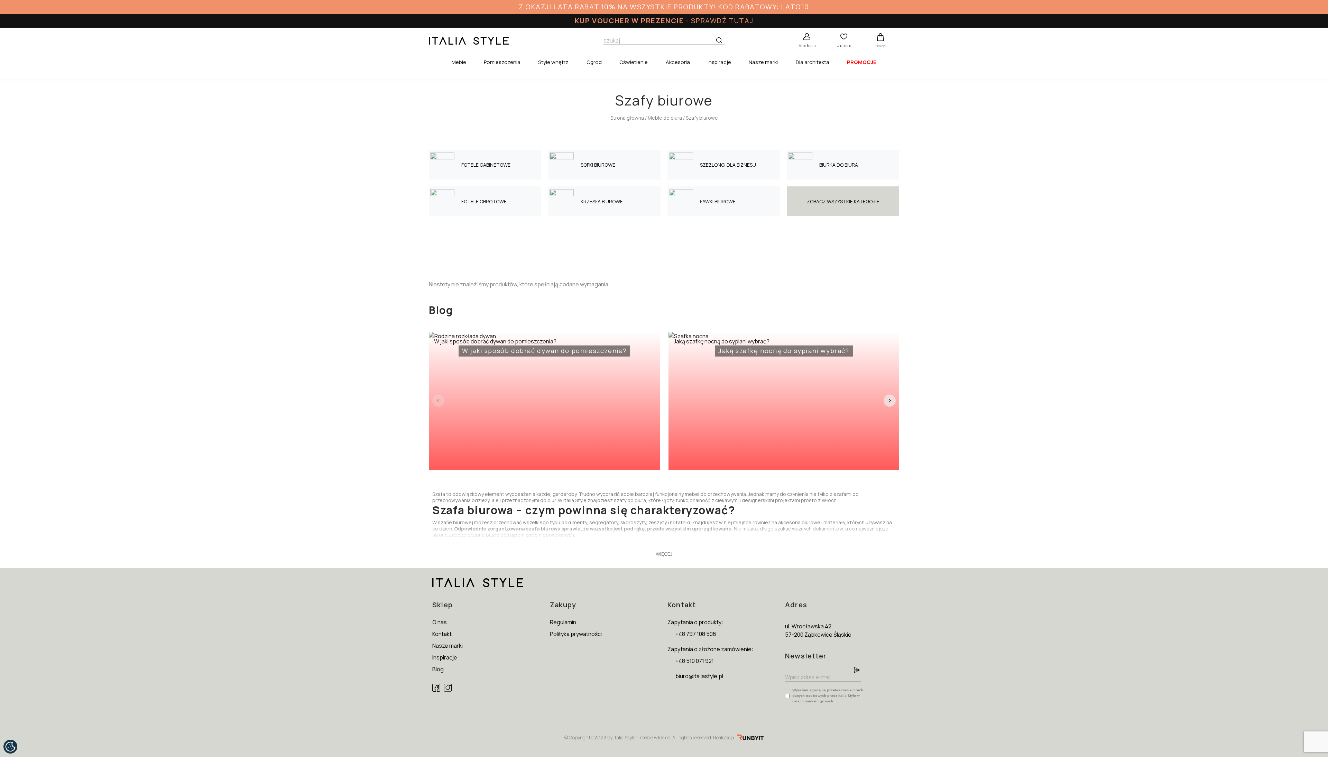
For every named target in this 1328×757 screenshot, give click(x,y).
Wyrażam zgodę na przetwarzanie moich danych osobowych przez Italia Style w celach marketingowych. (827, 695)
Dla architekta (812, 62)
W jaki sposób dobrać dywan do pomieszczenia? (530, 346)
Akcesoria (678, 62)
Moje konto (807, 45)
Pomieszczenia (502, 62)
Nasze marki (763, 62)
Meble (459, 62)
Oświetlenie (633, 62)
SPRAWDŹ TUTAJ (722, 20)
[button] (890, 401)
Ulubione (844, 45)
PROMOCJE (861, 62)
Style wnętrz (553, 62)
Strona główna (627, 117)
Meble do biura (665, 117)
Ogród (594, 62)
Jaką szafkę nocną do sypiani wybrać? (761, 346)
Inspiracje (719, 62)
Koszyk (880, 45)
